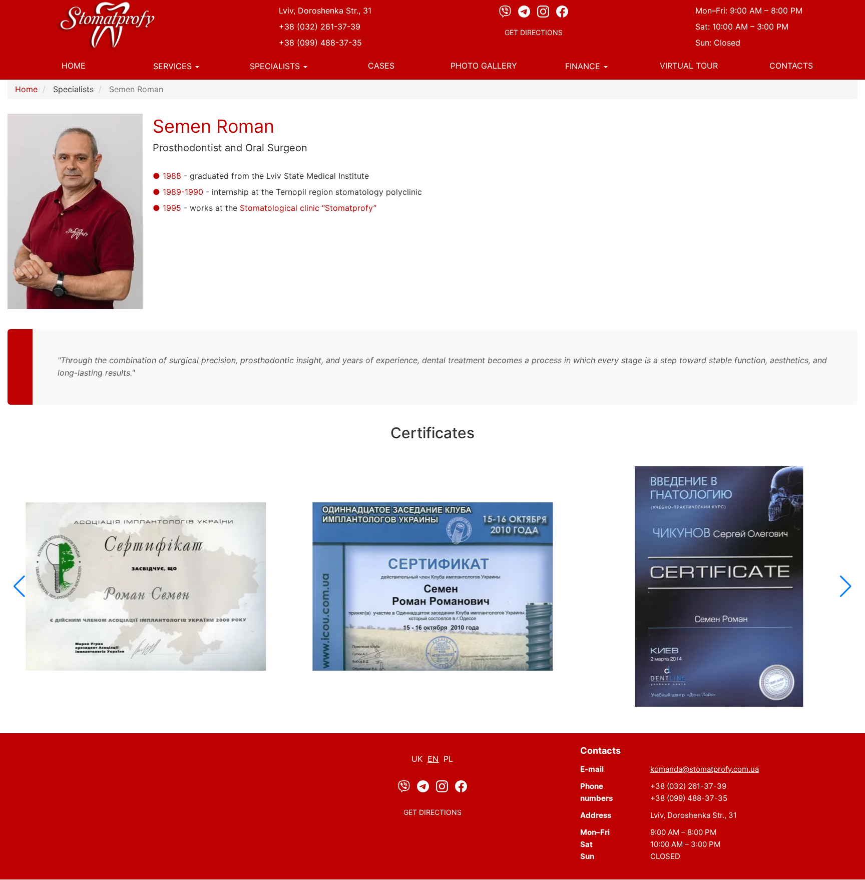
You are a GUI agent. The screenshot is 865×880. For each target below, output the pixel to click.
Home (74, 66)
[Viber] (506, 11)
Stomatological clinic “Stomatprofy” (308, 208)
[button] (19, 586)
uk (416, 759)
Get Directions (534, 32)
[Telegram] (525, 11)
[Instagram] (544, 11)
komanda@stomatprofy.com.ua (704, 769)
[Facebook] (562, 11)
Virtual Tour (689, 66)
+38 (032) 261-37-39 (319, 27)
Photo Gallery (484, 66)
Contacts (791, 66)
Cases (381, 66)
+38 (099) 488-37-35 (320, 43)
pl (448, 759)
